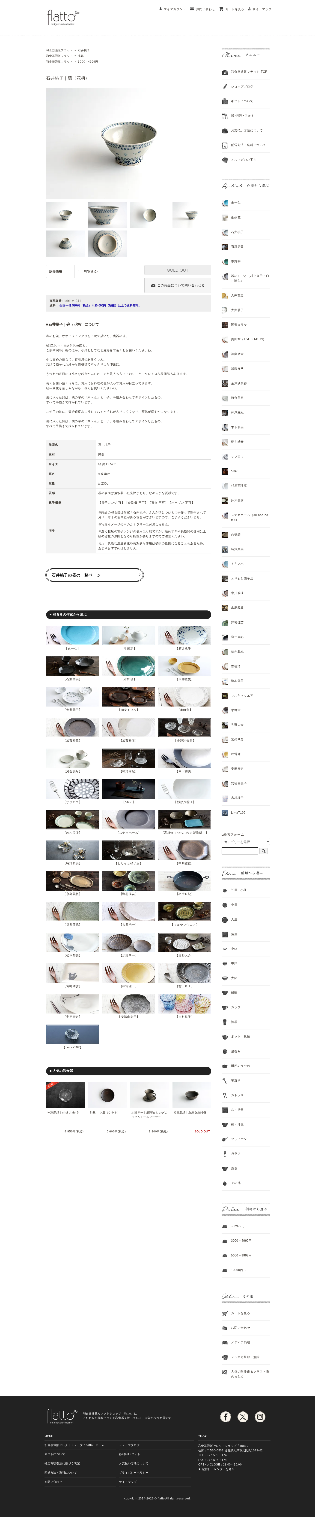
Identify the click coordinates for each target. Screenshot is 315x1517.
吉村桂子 (184, 1017)
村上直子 (184, 986)
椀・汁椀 (237, 1124)
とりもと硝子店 (129, 863)
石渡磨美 (72, 679)
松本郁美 (72, 955)
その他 (236, 1183)
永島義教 (72, 894)
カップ (236, 1007)
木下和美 (184, 771)
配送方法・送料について (248, 145)
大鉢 (234, 978)
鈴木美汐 (72, 832)
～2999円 (238, 1226)
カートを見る (234, 9)
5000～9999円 (241, 1255)
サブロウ (72, 802)
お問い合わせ (205, 9)
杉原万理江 (185, 802)
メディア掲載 (240, 1342)
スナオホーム (128, 832)
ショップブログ (242, 86)
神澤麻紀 (128, 771)
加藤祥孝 (128, 740)
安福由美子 (129, 1017)
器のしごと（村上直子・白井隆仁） (250, 278)
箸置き (236, 1080)
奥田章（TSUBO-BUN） (248, 339)
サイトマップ (262, 9)
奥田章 (185, 710)
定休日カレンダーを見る (218, 1469)
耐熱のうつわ (240, 1066)
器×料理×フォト (242, 115)
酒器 (234, 1022)
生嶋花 (128, 648)
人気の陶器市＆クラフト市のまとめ (250, 1374)
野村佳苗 (128, 894)
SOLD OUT (177, 270)
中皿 (234, 905)
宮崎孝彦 (72, 986)
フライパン (239, 1139)
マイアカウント (175, 9)
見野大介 (184, 955)
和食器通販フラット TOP (249, 71)
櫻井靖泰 (237, 441)
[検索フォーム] (263, 851)
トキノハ (237, 563)
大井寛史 (184, 679)
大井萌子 (72, 710)
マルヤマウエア (185, 924)
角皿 (234, 934)
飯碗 (234, 992)
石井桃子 (184, 648)
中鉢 (234, 963)
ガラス (236, 1153)
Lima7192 (72, 1047)
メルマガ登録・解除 (245, 1357)
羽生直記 (184, 894)
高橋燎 (236, 534)
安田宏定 (72, 1017)
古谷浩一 (128, 924)
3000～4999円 (241, 1240)
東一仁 (72, 648)
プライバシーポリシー (134, 1472)
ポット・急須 (240, 1036)
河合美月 (72, 771)
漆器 (234, 1168)
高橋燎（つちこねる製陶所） (184, 832)
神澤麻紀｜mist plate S (63, 1112)
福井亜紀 (72, 924)
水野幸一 (128, 955)
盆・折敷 (237, 1109)
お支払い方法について (134, 1463)
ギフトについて (242, 101)
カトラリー (239, 1095)
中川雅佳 (184, 863)
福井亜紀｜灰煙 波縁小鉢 (190, 1112)
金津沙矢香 (185, 740)
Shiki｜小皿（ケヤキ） (104, 1112)
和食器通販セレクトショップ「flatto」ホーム (75, 1445)
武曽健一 (128, 986)
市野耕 (128, 679)
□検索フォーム (233, 834)
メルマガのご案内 (243, 159)
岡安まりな (129, 710)
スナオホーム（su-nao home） (249, 517)
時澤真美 (72, 863)
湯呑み (236, 1051)
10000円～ (238, 1270)
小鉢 (234, 948)
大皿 (234, 919)
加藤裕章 (72, 740)
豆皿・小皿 (239, 890)
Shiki (129, 802)
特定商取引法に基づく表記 (62, 1463)
